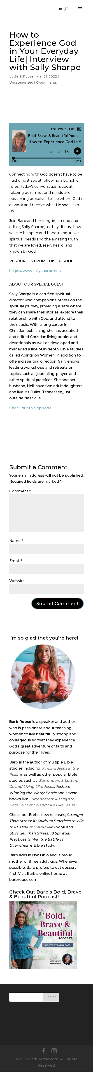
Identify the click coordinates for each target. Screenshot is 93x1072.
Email (15, 561)
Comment (20, 491)
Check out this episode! (30, 408)
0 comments (46, 82)
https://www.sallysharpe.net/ (35, 271)
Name (16, 541)
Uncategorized (21, 82)
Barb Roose (23, 76)
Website (17, 581)
